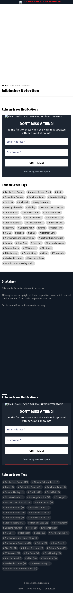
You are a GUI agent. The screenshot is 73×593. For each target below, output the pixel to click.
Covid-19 (9, 202)
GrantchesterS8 (34, 217)
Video (45, 253)
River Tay (37, 243)
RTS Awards (30, 248)
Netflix (20, 233)
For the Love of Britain (52, 207)
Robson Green (12, 248)
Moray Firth (56, 227)
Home (20, 588)
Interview (9, 227)
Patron (8, 243)
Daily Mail (24, 202)
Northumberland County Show (19, 238)
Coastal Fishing (57, 197)
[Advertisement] (36, 42)
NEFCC (8, 233)
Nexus (32, 233)
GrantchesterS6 (52, 212)
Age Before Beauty (14, 192)
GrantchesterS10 (13, 222)
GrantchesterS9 (55, 217)
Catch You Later (36, 197)
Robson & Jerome (56, 243)
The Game (47, 248)
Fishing (31, 207)
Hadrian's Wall (56, 222)
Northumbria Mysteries (51, 238)
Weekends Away (36, 258)
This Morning (11, 253)
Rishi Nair (22, 243)
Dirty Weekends (42, 202)
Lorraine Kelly (27, 227)
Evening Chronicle (13, 207)
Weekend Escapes (13, 258)
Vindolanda (58, 253)
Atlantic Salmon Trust (40, 192)
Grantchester (11, 212)
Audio (59, 192)
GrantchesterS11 (35, 222)
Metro (42, 227)
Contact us (50, 588)
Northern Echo (48, 233)
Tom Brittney (30, 253)
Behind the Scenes (14, 197)
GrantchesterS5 (31, 212)
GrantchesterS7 (12, 217)
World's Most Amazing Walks (19, 263)
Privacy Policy (34, 588)
